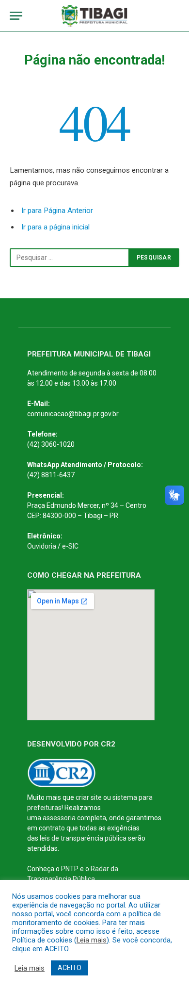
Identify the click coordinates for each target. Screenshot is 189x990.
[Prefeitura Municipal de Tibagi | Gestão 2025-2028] (95, 16)
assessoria (59, 818)
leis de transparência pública (83, 838)
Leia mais (92, 940)
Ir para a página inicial (55, 227)
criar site (89, 797)
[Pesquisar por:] (69, 257)
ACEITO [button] (69, 968)
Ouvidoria (41, 546)
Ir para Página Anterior (57, 210)
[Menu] (16, 16)
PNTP (70, 869)
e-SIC (70, 546)
